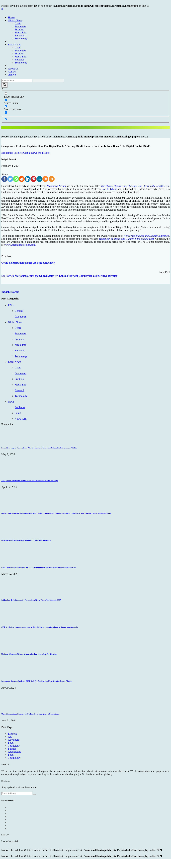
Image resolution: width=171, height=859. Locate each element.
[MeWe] (39, 179)
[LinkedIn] (28, 179)
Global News (15, 20)
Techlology (14, 745)
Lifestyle (12, 733)
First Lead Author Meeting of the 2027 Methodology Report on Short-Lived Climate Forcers (38, 567)
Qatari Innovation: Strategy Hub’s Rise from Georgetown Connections (30, 714)
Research (19, 35)
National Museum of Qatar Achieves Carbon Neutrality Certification (29, 654)
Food (11, 742)
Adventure (13, 739)
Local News (14, 44)
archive (12, 74)
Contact (12, 71)
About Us (13, 68)
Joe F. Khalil (109, 189)
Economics (20, 26)
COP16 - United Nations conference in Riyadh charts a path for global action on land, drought (39, 627)
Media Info (20, 32)
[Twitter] (10, 179)
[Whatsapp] (16, 179)
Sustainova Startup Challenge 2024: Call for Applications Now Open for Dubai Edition (36, 681)
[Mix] (45, 179)
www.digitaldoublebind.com (20, 244)
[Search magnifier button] (4, 85)
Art (10, 736)
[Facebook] (4, 179)
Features (19, 29)
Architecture (14, 751)
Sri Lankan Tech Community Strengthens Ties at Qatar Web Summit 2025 (31, 600)
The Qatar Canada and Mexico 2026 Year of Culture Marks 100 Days (29, 481)
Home (11, 17)
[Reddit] (22, 179)
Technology (21, 38)
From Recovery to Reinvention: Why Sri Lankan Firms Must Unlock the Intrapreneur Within (39, 448)
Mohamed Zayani (56, 186)
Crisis (18, 23)
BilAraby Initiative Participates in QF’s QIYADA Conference (26, 540)
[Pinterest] (33, 179)
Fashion (12, 748)
